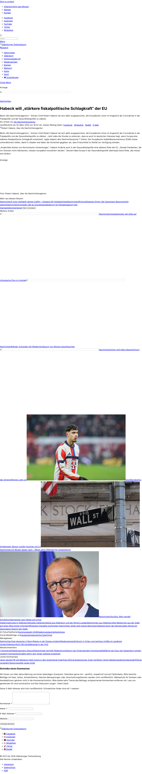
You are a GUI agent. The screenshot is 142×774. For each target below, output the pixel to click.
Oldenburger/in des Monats (16, 6)
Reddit (88, 125)
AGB (6, 770)
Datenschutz (9, 767)
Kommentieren (15, 208)
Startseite (4, 208)
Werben (7, 10)
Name (3, 708)
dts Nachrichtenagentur (24, 122)
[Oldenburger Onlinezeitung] (13, 729)
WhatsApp (8, 30)
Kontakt (7, 13)
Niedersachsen (10, 62)
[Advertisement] (71, 176)
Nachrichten (9, 52)
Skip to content (7, 1)
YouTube (8, 24)
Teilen (24, 208)
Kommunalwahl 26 (12, 59)
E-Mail (96, 125)
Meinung (8, 68)
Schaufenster (12, 77)
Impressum (9, 764)
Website (3, 718)
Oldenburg (8, 56)
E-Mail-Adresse (8, 713)
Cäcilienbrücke (58, 632)
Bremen (7, 65)
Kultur (6, 71)
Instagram (8, 21)
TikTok (7, 27)
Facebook (8, 18)
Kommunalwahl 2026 (27, 632)
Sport (6, 74)
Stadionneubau (44, 632)
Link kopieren (31, 208)
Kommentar (6, 703)
